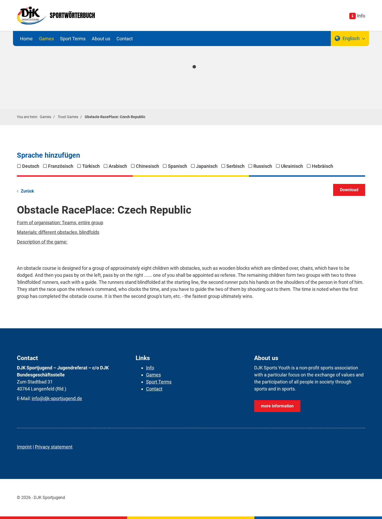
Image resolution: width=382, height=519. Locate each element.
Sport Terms (72, 38)
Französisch (60, 166)
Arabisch (118, 166)
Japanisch (207, 166)
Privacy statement (54, 447)
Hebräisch (322, 166)
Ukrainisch (292, 166)
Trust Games (68, 117)
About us (101, 38)
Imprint (24, 447)
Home (26, 38)
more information (277, 405)
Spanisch (177, 166)
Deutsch (30, 166)
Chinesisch (147, 166)
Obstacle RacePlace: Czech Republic (115, 117)
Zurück (27, 191)
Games (46, 38)
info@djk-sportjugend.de (57, 398)
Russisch (262, 166)
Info (361, 15)
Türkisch (91, 166)
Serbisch (235, 166)
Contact (124, 38)
